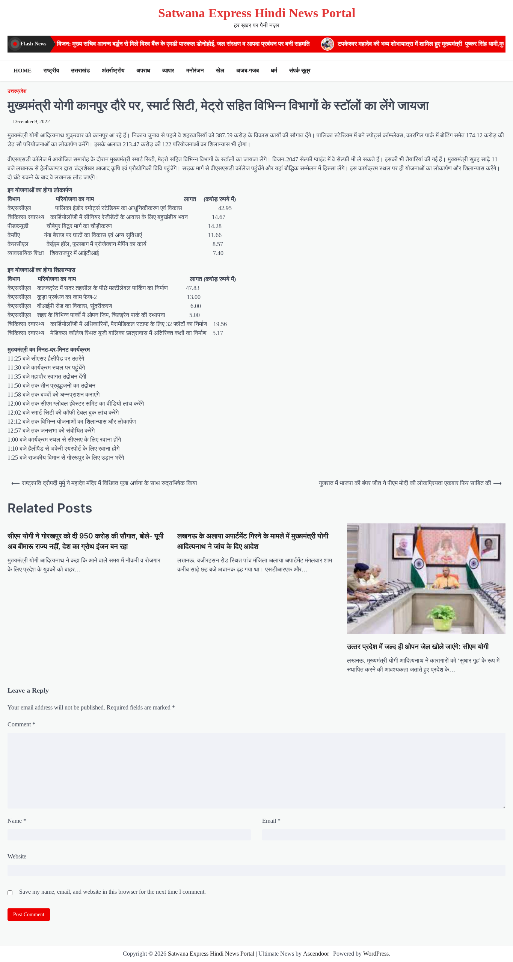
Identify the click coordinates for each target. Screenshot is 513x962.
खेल (220, 71)
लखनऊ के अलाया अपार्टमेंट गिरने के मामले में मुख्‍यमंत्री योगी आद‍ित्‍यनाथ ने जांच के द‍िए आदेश (252, 541)
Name (17, 821)
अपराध (143, 71)
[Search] (498, 70)
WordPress (376, 953)
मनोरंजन (195, 71)
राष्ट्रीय (51, 71)
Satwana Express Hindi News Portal (256, 13)
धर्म (274, 71)
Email (271, 821)
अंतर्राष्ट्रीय (113, 71)
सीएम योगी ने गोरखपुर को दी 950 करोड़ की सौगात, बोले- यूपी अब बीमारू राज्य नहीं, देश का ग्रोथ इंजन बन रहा (85, 541)
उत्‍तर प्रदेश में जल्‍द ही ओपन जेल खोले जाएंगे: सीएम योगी (418, 646)
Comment (21, 724)
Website (17, 856)
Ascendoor (316, 953)
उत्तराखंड (80, 71)
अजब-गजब (247, 71)
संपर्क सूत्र (300, 71)
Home (23, 71)
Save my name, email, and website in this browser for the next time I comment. (112, 891)
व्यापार (168, 71)
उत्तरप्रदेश (17, 91)
